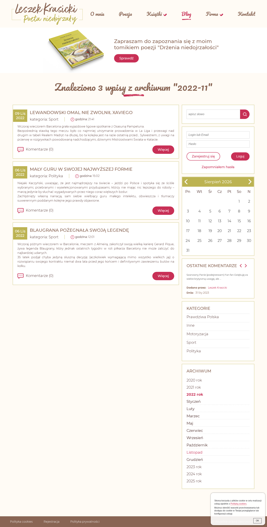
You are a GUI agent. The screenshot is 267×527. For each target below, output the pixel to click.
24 (188, 240)
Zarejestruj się (203, 156)
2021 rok (194, 387)
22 (239, 231)
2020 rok (194, 380)
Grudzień (195, 459)
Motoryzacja (197, 334)
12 (210, 221)
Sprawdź (126, 58)
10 (188, 221)
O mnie (97, 14)
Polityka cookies (21, 521)
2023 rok (194, 467)
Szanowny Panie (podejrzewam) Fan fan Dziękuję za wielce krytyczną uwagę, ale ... (217, 276)
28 (229, 240)
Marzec (193, 416)
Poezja (125, 14)
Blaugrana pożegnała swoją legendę (79, 230)
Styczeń (194, 401)
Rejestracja (51, 521)
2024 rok (194, 474)
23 (249, 231)
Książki (154, 14)
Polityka (56, 176)
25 (199, 240)
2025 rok (194, 481)
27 (220, 240)
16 (249, 221)
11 (199, 221)
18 (199, 231)
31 (187, 250)
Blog (186, 14)
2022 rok (195, 394)
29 (239, 240)
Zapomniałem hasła (218, 167)
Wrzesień (195, 438)
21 (229, 231)
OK (257, 520)
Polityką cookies (238, 503)
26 (210, 240)
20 (219, 231)
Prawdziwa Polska (203, 317)
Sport (53, 119)
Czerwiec (195, 430)
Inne (191, 325)
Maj (190, 423)
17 (188, 231)
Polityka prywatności (85, 521)
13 (219, 221)
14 (229, 221)
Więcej (163, 150)
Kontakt (246, 14)
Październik (197, 445)
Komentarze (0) (39, 149)
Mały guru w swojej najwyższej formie (81, 169)
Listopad (195, 452)
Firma (212, 14)
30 (249, 240)
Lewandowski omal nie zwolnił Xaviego (81, 112)
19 (210, 231)
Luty (191, 409)
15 (239, 221)
